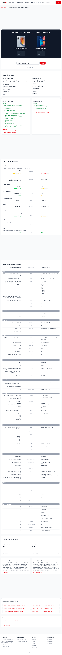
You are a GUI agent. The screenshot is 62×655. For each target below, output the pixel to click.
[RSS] (40, 2)
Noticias (27, 2)
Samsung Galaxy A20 (40, 48)
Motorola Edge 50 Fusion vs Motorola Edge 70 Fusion (43, 605)
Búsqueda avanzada (22, 641)
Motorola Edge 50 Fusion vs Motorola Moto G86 (42, 611)
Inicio (2, 7)
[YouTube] (38, 2)
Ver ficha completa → (6, 572)
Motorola (34, 645)
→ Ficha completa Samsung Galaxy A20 (10, 621)
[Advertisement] (31, 146)
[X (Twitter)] (34, 2)
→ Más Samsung (6, 625)
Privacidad (50, 641)
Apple (33, 641)
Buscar (58, 2)
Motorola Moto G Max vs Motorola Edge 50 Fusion (14, 605)
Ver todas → (35, 647)
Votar (43, 63)
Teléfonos (10, 2)
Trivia (32, 2)
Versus (5, 7)
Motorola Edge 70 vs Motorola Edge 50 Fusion (13, 611)
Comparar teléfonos (21, 639)
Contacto (49, 639)
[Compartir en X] (32, 67)
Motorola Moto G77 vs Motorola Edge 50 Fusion (13, 608)
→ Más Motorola (5, 623)
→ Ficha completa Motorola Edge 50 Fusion (11, 620)
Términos (49, 643)
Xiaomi (33, 643)
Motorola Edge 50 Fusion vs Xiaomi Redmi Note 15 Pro (43, 608)
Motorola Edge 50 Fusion (21, 48)
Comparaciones (20, 2)
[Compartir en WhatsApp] (34, 67)
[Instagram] (36, 2)
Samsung (34, 639)
